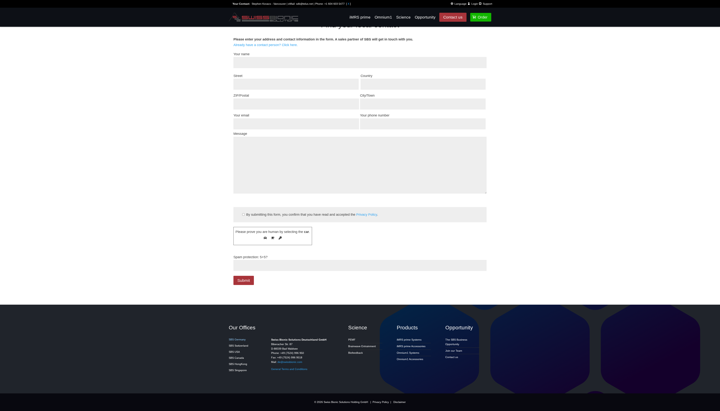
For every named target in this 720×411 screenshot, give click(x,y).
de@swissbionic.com (290, 361)
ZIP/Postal (241, 95)
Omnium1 (383, 17)
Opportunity (425, 17)
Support (487, 3)
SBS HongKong (238, 364)
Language (460, 3)
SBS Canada (236, 357)
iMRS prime (360, 17)
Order (480, 17)
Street (237, 76)
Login (474, 3)
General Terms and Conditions (289, 369)
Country (366, 76)
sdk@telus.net (304, 3)
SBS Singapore (238, 370)
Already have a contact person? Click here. (265, 45)
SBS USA (234, 351)
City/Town (367, 95)
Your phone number (374, 115)
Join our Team (453, 350)
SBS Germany (237, 339)
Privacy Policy (366, 214)
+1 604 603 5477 (334, 3)
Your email (241, 115)
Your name (241, 54)
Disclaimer (399, 402)
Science (403, 17)
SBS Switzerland (238, 345)
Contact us (453, 17)
